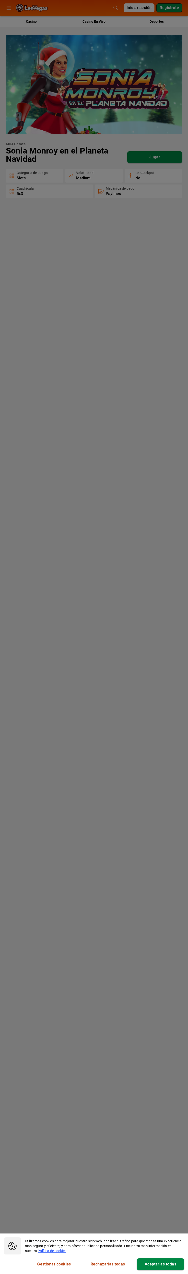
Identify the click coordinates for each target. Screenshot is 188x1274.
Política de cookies (52, 1251)
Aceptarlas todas (160, 1264)
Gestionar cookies (54, 1264)
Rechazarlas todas (108, 1264)
